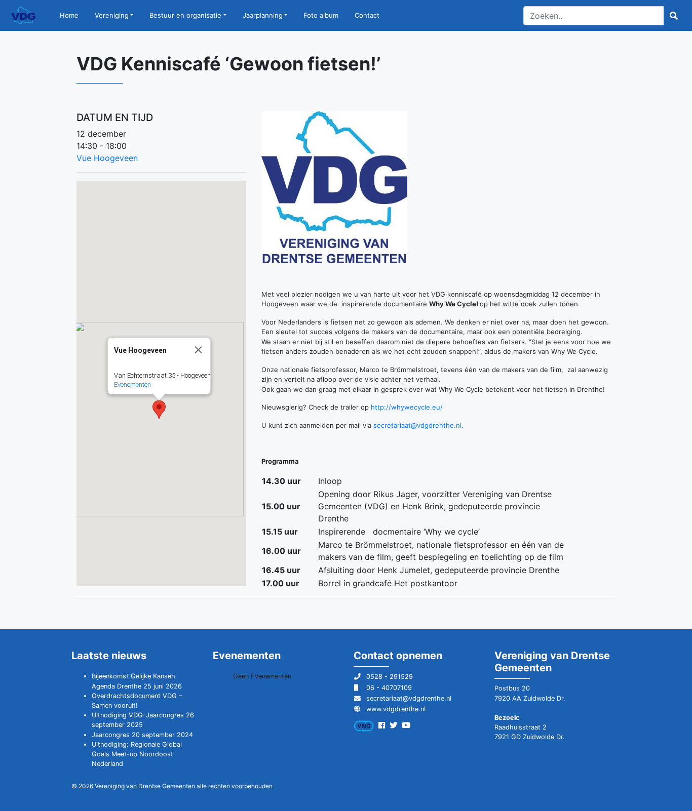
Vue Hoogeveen (107, 158)
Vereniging (112, 15)
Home (69, 15)
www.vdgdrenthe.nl (396, 709)
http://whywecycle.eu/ (407, 407)
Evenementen (131, 384)
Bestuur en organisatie (185, 15)
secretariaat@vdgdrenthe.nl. (418, 425)
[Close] (198, 350)
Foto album (320, 15)
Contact (367, 15)
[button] (159, 409)
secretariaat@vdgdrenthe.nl (408, 698)
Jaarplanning (263, 15)
